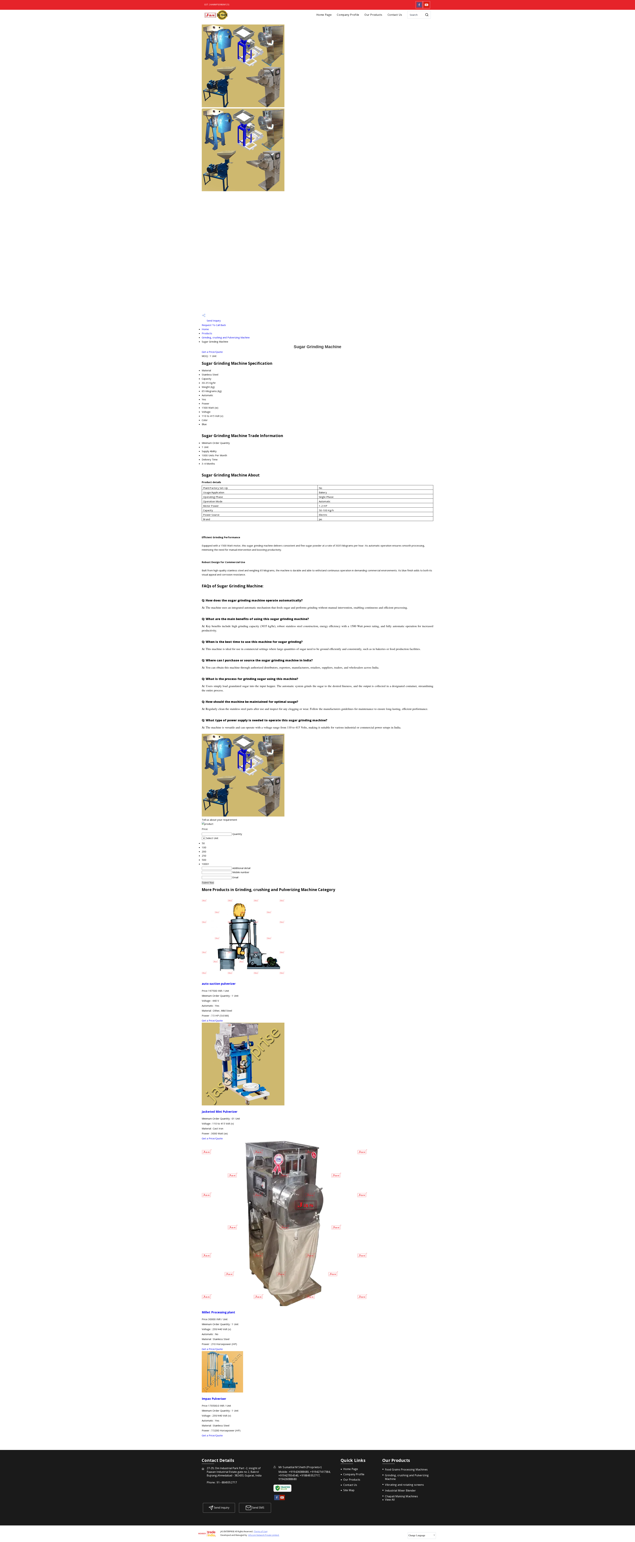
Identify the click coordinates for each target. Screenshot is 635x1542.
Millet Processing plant (218, 1312)
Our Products (373, 15)
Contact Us (395, 15)
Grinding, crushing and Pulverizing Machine (226, 337)
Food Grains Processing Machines (406, 1469)
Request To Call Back (214, 325)
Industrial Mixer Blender (400, 1490)
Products (207, 333)
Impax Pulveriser (214, 1399)
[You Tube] (426, 7)
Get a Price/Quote (212, 351)
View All (390, 1499)
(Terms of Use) (260, 1531)
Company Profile (348, 15)
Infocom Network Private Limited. (263, 1535)
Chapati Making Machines (401, 1496)
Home (205, 329)
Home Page (324, 15)
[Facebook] (419, 7)
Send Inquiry (213, 320)
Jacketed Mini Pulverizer (219, 1112)
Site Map (348, 1490)
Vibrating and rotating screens (404, 1485)
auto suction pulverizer (219, 984)
